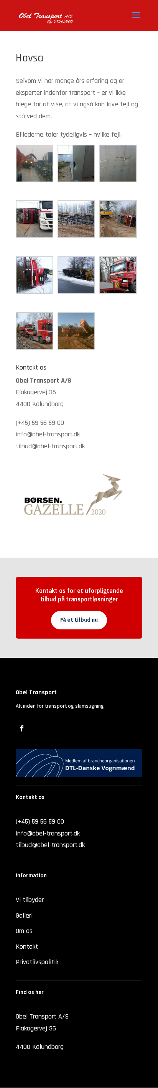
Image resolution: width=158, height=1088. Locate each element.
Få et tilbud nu (79, 619)
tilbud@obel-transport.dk (50, 446)
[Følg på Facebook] (22, 728)
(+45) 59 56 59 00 (40, 422)
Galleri (24, 915)
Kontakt (27, 946)
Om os (24, 930)
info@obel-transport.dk (48, 434)
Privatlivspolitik (37, 962)
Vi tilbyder (30, 899)
